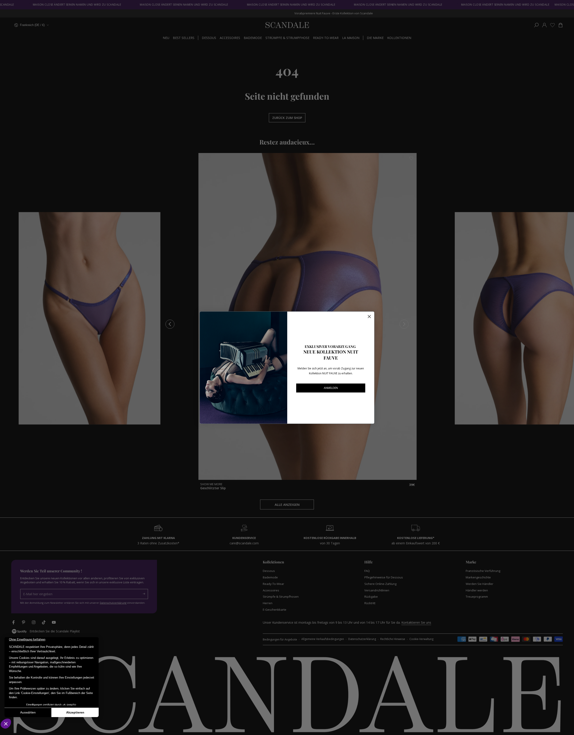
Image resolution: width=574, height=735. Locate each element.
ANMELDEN (331, 388)
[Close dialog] (369, 316)
